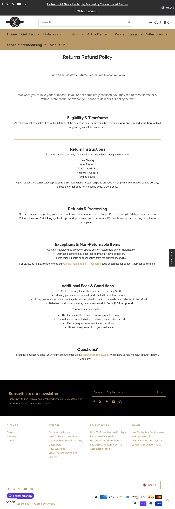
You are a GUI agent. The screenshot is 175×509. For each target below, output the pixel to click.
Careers (11, 440)
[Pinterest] (12, 4)
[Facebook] (2, 4)
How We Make (57, 448)
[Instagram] (24, 4)
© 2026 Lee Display (18, 503)
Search (11, 432)
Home (53, 75)
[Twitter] (7, 4)
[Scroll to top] (168, 500)
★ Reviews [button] (171, 258)
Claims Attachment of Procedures (82, 263)
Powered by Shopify (43, 503)
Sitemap (12, 436)
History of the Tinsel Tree (104, 440)
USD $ (170, 7)
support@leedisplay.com (95, 354)
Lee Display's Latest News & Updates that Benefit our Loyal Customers (66, 440)
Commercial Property (61, 432)
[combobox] (82, 22)
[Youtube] (18, 4)
